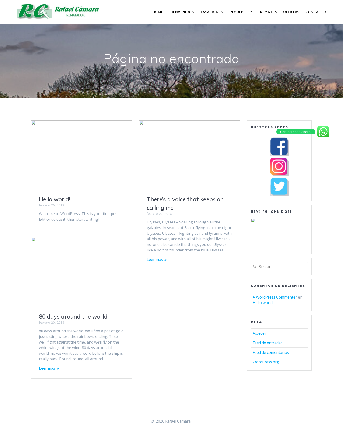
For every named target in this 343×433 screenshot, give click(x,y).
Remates (268, 12)
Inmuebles (239, 12)
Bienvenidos (182, 12)
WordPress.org (266, 361)
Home (158, 12)
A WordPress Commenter (275, 297)
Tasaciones (211, 12)
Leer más (155, 259)
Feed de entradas (268, 342)
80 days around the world (73, 316)
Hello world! (54, 199)
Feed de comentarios (271, 352)
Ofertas (291, 12)
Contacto (316, 12)
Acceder (259, 333)
